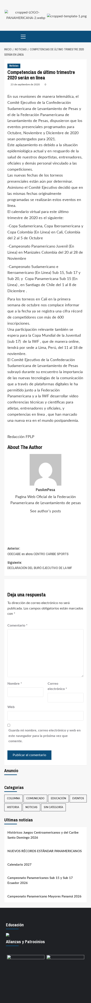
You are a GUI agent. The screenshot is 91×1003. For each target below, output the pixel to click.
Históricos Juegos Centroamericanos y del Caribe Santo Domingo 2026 (43, 835)
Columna (13, 798)
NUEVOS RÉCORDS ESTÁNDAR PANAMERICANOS (44, 851)
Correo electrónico (57, 686)
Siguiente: (39, 565)
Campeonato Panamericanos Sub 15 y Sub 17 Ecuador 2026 (40, 880)
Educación (58, 798)
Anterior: (38, 551)
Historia (13, 807)
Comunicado (35, 798)
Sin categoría (53, 807)
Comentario (17, 625)
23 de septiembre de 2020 (25, 84)
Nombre (14, 683)
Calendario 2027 (19, 864)
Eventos (78, 798)
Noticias (13, 65)
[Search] (84, 36)
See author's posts (45, 511)
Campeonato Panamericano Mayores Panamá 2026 (44, 896)
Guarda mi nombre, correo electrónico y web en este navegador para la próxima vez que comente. (44, 736)
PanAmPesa (45, 489)
